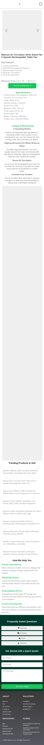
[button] (40, 4)
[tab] (22, 628)
